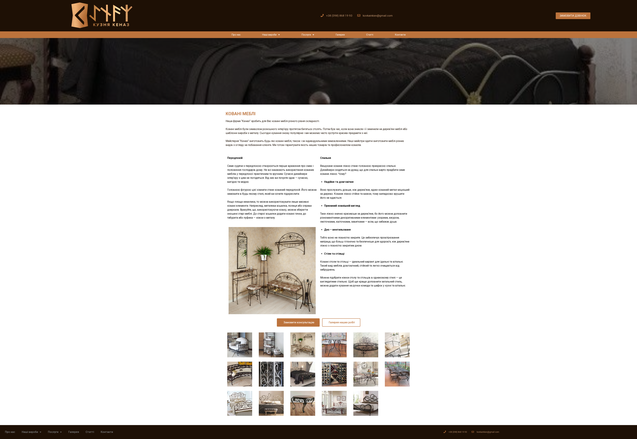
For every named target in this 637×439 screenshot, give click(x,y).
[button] (573, 15)
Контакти (400, 34)
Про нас (236, 34)
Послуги (306, 34)
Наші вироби (269, 34)
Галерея (340, 34)
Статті (369, 34)
